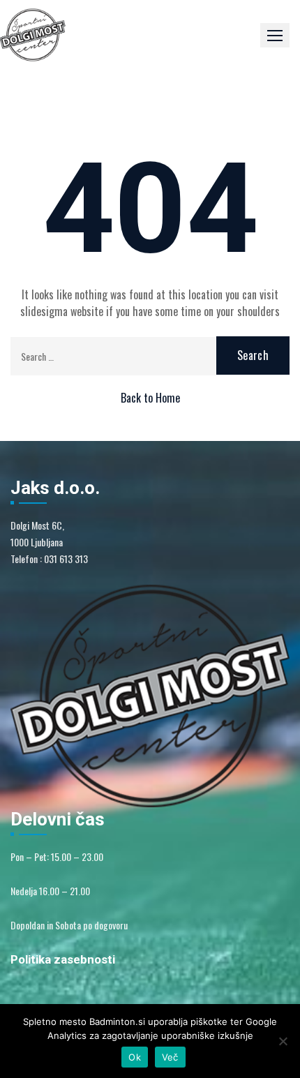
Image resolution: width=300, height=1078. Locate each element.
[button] (275, 35)
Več (170, 1057)
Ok (134, 1057)
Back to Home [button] (150, 397)
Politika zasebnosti (62, 959)
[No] (283, 1041)
